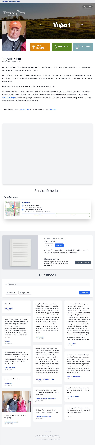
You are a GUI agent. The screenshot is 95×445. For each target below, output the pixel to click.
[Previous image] (4, 401)
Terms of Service (52, 437)
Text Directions (38, 215)
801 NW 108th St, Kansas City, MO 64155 (37, 211)
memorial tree (24, 109)
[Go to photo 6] (15, 410)
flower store (52, 109)
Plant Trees (73, 215)
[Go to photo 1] (10, 410)
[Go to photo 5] (14, 410)
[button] (13, 207)
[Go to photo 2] (11, 410)
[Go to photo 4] (13, 410)
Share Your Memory (83, 262)
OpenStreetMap (49, 440)
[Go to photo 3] (12, 410)
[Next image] (29, 401)
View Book (49, 245)
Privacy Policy (42, 437)
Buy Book (59, 245)
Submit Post (84, 293)
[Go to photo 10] (20, 410)
